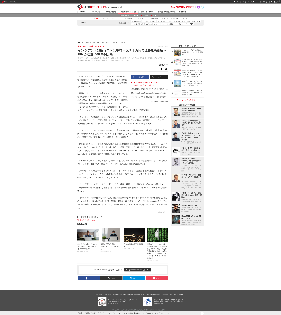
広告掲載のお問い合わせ (120, 294)
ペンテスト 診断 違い (168, 24)
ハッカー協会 (136, 21)
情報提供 (129, 18)
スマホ (185, 18)
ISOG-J (145, 15)
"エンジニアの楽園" (149, 21)
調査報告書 (125, 15)
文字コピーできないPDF (185, 24)
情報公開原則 (153, 18)
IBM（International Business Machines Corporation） (146, 84)
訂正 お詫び (140, 18)
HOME (82, 12)
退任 (188, 21)
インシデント (95, 12)
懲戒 (193, 21)
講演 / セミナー (147, 12)
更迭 (183, 21)
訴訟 (170, 21)
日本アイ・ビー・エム (87, 220)
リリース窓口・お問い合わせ (104, 294)
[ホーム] (78, 42)
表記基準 (175, 18)
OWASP (155, 15)
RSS (120, 18)
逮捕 (198, 21)
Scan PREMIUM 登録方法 (182, 7)
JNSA (136, 15)
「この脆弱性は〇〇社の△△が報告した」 (145, 24)
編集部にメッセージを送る (161, 101)
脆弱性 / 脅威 (111, 12)
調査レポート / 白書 (128, 12)
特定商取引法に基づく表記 (141, 294)
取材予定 (165, 18)
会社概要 (130, 294)
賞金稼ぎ (164, 21)
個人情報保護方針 (155, 294)
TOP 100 (106, 18)
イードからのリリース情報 (169, 294)
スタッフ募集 (179, 294)
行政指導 (177, 21)
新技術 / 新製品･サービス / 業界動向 (172, 12)
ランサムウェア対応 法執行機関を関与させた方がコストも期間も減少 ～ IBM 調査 (159, 97)
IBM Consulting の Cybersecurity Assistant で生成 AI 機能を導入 (153, 93)
